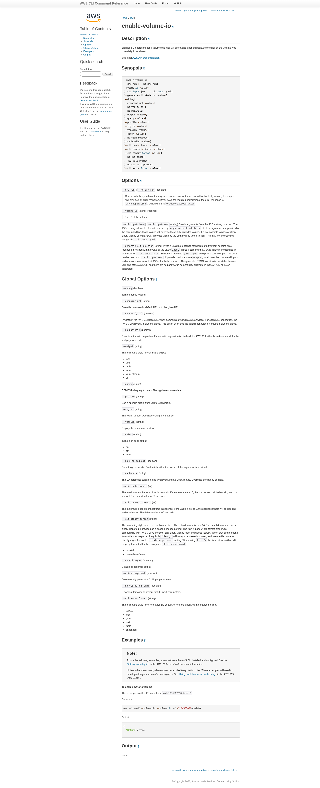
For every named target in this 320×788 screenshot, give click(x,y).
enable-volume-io (89, 34)
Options (87, 44)
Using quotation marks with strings (197, 674)
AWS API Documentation (146, 57)
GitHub (178, 3)
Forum (165, 3)
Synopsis (88, 41)
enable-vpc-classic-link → (224, 10)
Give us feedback (89, 100)
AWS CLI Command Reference (104, 3)
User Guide (151, 3)
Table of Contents (95, 28)
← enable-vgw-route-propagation (189, 10)
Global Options (91, 48)
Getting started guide (138, 664)
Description (89, 38)
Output (86, 54)
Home (137, 3)
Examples (88, 51)
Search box (86, 69)
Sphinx (235, 781)
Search (108, 74)
